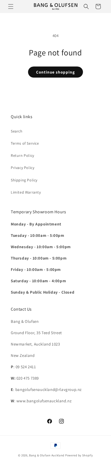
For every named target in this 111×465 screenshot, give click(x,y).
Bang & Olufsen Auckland (46, 455)
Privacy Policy (22, 167)
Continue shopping (55, 72)
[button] (11, 6)
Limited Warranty (26, 192)
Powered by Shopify (79, 455)
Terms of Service (25, 143)
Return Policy (22, 155)
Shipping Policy (24, 180)
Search (17, 131)
